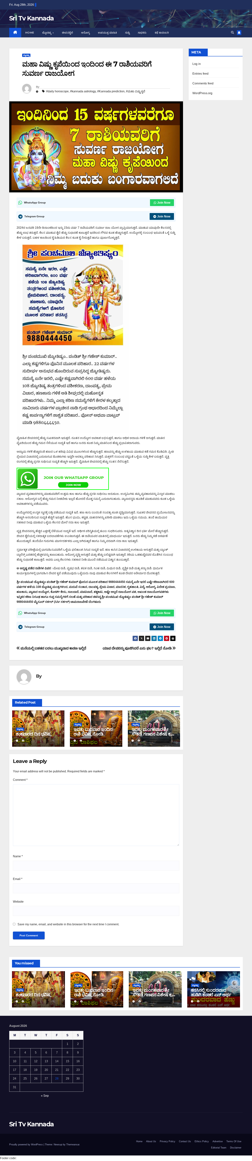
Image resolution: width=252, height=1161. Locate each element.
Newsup (58, 1144)
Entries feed (200, 73)
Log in (196, 63)
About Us (151, 1141)
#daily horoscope (57, 91)
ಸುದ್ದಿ (127, 32)
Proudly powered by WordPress (26, 1144)
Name (18, 856)
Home (29, 32)
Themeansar (72, 1144)
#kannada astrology (83, 91)
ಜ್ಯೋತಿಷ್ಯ (47, 32)
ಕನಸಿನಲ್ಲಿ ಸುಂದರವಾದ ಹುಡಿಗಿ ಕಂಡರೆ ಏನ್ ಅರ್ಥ (211, 992)
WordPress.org (202, 93)
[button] (232, 32)
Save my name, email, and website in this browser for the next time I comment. (68, 924)
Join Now (163, 202)
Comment (20, 779)
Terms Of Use (233, 1141)
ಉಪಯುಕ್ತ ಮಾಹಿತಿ (107, 32)
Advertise (218, 1141)
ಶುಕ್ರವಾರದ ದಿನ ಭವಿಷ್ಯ (33, 734)
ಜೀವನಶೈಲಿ (67, 32)
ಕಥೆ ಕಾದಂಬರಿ (162, 32)
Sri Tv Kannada (31, 18)
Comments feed (203, 83)
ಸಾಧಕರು (142, 32)
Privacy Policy (167, 1141)
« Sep (45, 1095)
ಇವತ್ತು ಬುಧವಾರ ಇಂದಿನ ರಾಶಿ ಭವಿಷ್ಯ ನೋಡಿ (93, 732)
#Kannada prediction (111, 91)
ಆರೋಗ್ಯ (85, 32)
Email (17, 879)
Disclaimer (235, 1147)
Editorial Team (218, 1147)
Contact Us (185, 1141)
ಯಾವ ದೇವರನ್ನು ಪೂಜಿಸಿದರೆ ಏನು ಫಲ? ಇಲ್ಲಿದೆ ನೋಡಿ (137, 648)
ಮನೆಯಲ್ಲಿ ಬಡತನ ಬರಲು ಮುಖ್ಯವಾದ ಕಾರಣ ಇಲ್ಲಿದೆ (53, 648)
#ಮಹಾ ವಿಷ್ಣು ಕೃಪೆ (135, 91)
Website (18, 901)
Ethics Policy (202, 1141)
